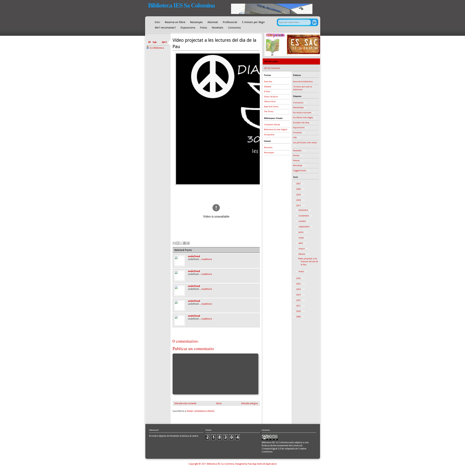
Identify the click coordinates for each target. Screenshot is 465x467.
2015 (298, 284)
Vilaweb (267, 87)
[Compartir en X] (181, 243)
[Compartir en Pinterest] (188, 243)
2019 (298, 195)
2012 (298, 300)
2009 (298, 317)
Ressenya (297, 165)
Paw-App (252, 464)
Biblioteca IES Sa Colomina (181, 5)
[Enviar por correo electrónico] (174, 243)
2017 (298, 205)
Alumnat (212, 22)
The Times (269, 111)
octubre (302, 221)
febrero (302, 254)
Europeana (269, 134)
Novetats (217, 27)
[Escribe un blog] (178, 243)
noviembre (304, 216)
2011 (298, 306)
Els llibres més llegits (303, 117)
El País (267, 91)
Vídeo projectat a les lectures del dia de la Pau (308, 261)
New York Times (271, 106)
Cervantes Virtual (272, 124)
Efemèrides (298, 107)
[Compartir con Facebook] (185, 243)
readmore (206, 259)
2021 (298, 183)
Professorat (230, 22)
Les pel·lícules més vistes (305, 142)
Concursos (234, 27)
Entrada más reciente (185, 403)
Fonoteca (297, 132)
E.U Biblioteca (157, 47)
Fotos (203, 27)
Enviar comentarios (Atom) (200, 411)
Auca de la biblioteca (303, 81)
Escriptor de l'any (301, 122)
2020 (298, 189)
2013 (298, 295)
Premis (296, 160)
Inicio (219, 403)
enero (302, 271)
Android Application (267, 464)
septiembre (304, 227)
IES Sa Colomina (272, 68)
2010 (298, 311)
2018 (298, 200)
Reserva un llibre (175, 22)
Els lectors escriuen (302, 112)
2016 (298, 278)
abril (301, 243)
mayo (301, 238)
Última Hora (270, 101)
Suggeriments (299, 170)
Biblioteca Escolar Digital (275, 129)
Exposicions (188, 27)
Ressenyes (196, 22)
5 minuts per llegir (253, 22)
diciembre (304, 210)
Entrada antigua (249, 403)
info (295, 137)
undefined (194, 256)
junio (301, 232)
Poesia (296, 155)
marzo (302, 248)
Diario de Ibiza (271, 97)
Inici (157, 22)
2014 (298, 289)
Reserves (268, 147)
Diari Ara (268, 81)
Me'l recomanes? (165, 27)
